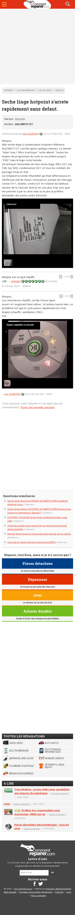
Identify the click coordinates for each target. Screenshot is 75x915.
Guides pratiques (21, 804)
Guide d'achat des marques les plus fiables (37, 619)
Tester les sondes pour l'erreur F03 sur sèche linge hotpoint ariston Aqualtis (37, 527)
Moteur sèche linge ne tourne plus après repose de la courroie (39, 534)
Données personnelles (30, 892)
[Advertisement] (37, 46)
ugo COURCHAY (31, 134)
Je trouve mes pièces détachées (37, 571)
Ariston (20, 119)
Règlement (47, 892)
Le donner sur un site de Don (37, 603)
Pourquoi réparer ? (60, 793)
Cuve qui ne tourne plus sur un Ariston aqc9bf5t (31, 542)
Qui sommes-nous (23, 889)
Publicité (59, 892)
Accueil (37, 4)
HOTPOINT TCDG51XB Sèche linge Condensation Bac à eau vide (37, 519)
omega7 (16, 281)
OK (52, 872)
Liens (7, 803)
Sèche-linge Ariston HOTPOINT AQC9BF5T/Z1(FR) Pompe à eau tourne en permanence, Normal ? (39, 511)
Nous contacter (38, 895)
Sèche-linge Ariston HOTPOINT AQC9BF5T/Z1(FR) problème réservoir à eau (37, 502)
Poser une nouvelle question (37, 407)
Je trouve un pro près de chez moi (37, 587)
